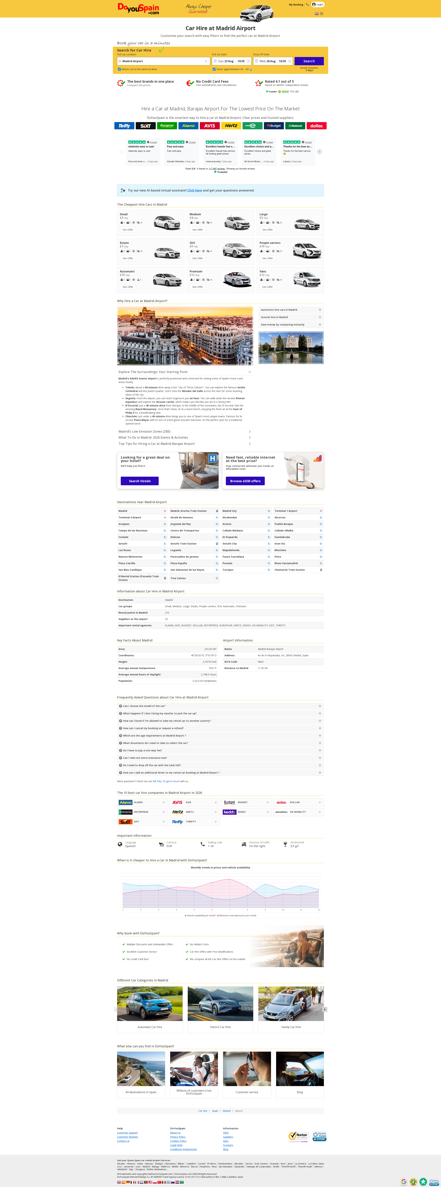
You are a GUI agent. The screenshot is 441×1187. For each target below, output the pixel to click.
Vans (225, 1141)
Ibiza (283, 1163)
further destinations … (157, 1169)
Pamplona (205, 1166)
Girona (248, 1163)
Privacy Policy (177, 1136)
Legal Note (176, 1145)
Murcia (194, 1166)
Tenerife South (305, 1166)
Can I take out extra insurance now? (145, 757)
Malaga (155, 1166)
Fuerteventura (225, 1163)
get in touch (173, 781)
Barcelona (171, 1163)
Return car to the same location (139, 69)
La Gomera (300, 1163)
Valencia (318, 1166)
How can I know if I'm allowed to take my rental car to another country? (167, 720)
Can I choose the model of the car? (144, 706)
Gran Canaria (261, 1163)
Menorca (184, 1166)
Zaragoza (140, 1169)
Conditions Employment (183, 1149)
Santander (239, 1166)
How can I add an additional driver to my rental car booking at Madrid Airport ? (171, 772)
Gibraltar (238, 1163)
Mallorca (165, 1166)
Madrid (146, 1166)
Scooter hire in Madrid (274, 317)
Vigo (131, 1169)
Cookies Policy (178, 1141)
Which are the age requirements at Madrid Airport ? (154, 735)
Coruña (201, 1163)
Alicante (121, 1163)
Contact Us (123, 1141)
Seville (276, 1166)
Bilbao (181, 1163)
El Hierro (211, 1163)
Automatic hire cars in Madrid (279, 309)
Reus (214, 1166)
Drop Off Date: (261, 54)
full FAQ (157, 781)
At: (237, 54)
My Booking (296, 4)
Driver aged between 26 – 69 (232, 69)
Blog (225, 1149)
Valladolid (122, 1169)
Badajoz (159, 1163)
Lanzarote (129, 1166)
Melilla (175, 1166)
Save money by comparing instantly (283, 324)
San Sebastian (225, 1166)
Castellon (191, 1163)
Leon (138, 1166)
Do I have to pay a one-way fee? (142, 750)
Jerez (290, 1163)
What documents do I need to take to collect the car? (155, 743)
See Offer (128, 229)
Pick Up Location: (126, 54)
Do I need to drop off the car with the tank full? (152, 765)
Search (309, 61)
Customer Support (127, 1132)
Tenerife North (288, 1166)
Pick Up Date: (219, 54)
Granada (274, 1163)
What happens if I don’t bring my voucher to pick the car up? (160, 713)
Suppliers (228, 1136)
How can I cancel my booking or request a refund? (153, 728)
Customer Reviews (127, 1136)
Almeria (131, 1163)
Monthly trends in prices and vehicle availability (220, 867)
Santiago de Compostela (259, 1166)
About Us (175, 1132)
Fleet (226, 1132)
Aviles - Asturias (145, 1163)
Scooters (228, 1145)
